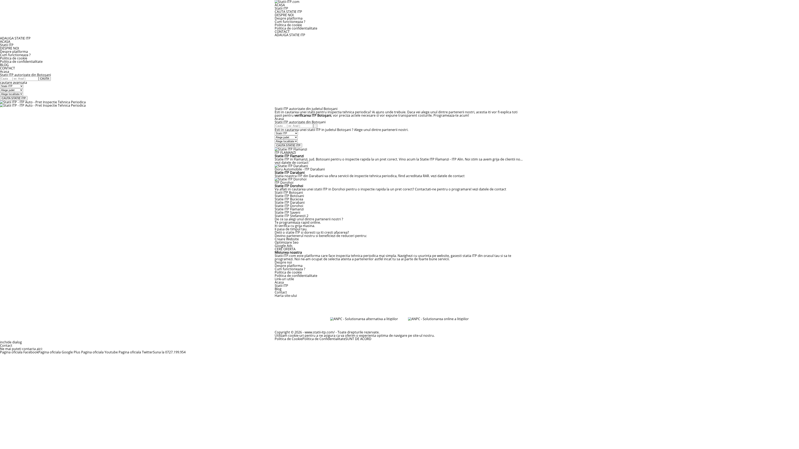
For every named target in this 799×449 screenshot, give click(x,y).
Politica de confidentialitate (296, 28)
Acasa (4, 71)
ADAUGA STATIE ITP (290, 35)
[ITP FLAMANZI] (291, 149)
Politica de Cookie (288, 339)
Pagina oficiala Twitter (135, 352)
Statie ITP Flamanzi (289, 209)
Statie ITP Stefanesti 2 (291, 215)
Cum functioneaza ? (290, 21)
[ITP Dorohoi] (290, 179)
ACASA (280, 5)
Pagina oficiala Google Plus (59, 352)
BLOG (4, 65)
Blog (278, 289)
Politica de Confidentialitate (323, 339)
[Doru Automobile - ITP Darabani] (291, 166)
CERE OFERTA (285, 249)
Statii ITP (281, 8)
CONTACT (282, 31)
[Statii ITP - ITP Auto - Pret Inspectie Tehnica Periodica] (43, 102)
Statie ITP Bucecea (289, 199)
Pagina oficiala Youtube (99, 352)
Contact (281, 292)
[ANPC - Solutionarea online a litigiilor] (438, 319)
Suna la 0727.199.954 (169, 352)
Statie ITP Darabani (290, 202)
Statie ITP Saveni (287, 212)
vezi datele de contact (292, 162)
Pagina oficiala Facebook (19, 352)
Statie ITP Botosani (289, 196)
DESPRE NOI (284, 15)
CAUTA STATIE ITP (288, 11)
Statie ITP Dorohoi (289, 206)
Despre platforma (289, 18)
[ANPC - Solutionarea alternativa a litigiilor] (364, 319)
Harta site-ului (286, 295)
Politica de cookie (288, 25)
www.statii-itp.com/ (320, 332)
